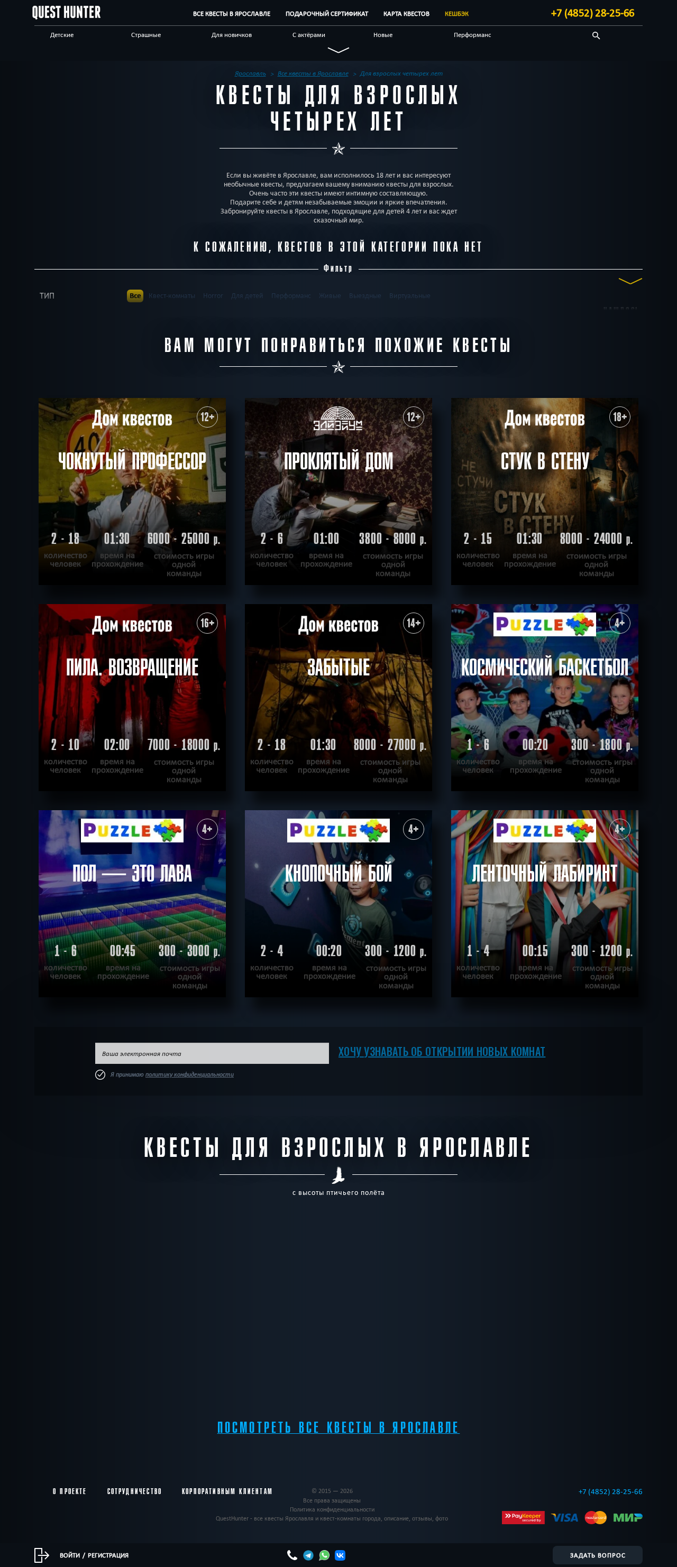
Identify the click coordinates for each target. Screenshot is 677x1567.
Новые (382, 34)
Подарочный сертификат (327, 13)
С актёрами (308, 34)
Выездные (365, 295)
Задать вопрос (598, 1555)
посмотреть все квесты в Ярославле (338, 1427)
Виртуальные (410, 295)
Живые (330, 295)
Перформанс (472, 34)
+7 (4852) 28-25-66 (593, 13)
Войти (70, 1555)
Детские (62, 34)
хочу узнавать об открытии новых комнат (441, 1051)
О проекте (70, 1491)
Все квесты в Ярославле (231, 13)
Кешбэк (457, 13)
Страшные (146, 34)
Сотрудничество (134, 1491)
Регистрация (108, 1555)
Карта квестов (406, 13)
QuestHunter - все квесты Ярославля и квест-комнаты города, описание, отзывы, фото (332, 1518)
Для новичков (232, 34)
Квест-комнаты (172, 295)
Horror (213, 295)
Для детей (247, 295)
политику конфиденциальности (189, 1074)
